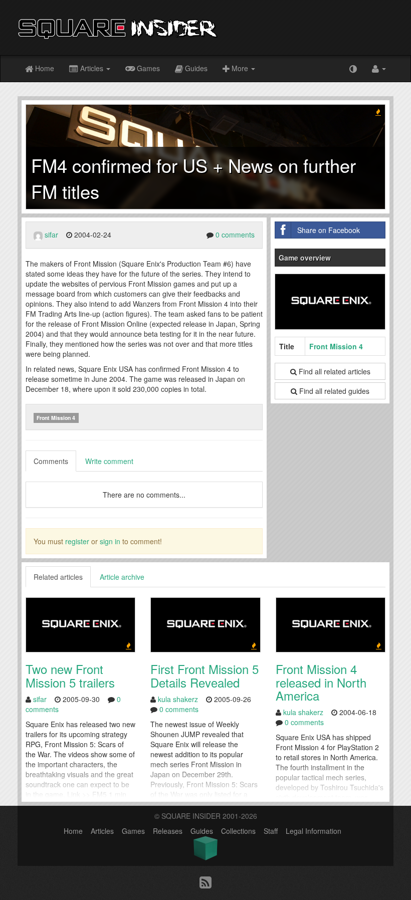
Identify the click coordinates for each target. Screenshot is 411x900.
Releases (167, 831)
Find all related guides (333, 391)
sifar (51, 235)
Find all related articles (333, 371)
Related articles (58, 577)
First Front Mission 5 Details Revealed (204, 675)
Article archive (122, 577)
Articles (91, 68)
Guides (195, 68)
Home (43, 68)
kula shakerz (178, 699)
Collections (238, 831)
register (77, 541)
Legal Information (313, 831)
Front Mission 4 (56, 417)
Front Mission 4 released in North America (321, 682)
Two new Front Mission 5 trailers (70, 675)
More (240, 68)
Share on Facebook (328, 230)
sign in (110, 541)
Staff (271, 831)
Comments (51, 461)
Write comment (109, 461)
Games (147, 68)
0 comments (235, 235)
